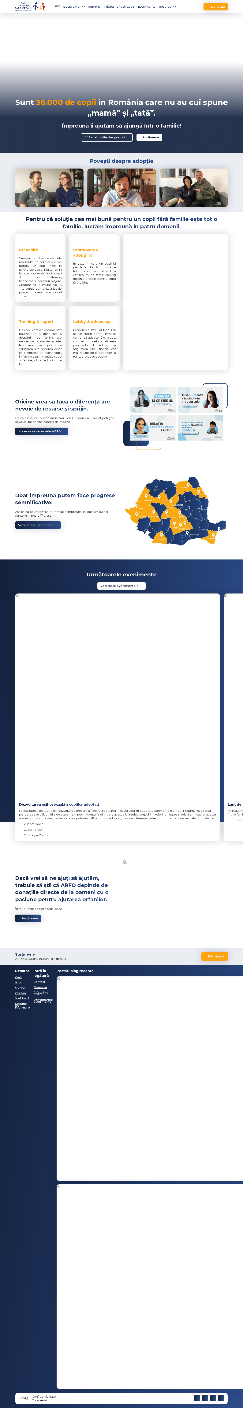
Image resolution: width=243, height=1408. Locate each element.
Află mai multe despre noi (104, 137)
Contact (39, 982)
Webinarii (22, 998)
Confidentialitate (44, 1396)
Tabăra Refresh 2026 (118, 6)
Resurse (165, 6)
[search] (185, 6)
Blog (18, 982)
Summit (94, 6)
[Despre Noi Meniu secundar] (83, 6)
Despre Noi (71, 6)
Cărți (18, 977)
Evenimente (146, 6)
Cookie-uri (39, 1400)
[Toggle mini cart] (194, 6)
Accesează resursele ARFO (39, 431)
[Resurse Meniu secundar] (174, 6)
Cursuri (20, 988)
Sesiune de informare (22, 1005)
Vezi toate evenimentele (119, 586)
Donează (218, 6)
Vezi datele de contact (36, 525)
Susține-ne (150, 137)
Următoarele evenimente (43, 1000)
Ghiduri (20, 993)
